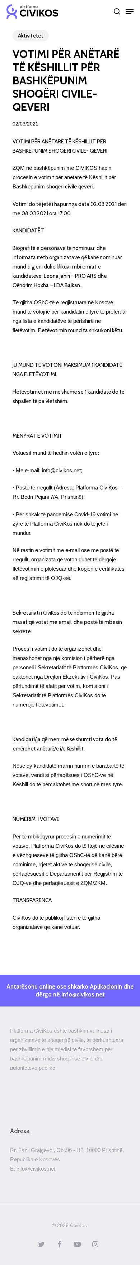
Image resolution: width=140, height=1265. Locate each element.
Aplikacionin (106, 986)
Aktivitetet (30, 36)
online (47, 986)
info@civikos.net (83, 994)
